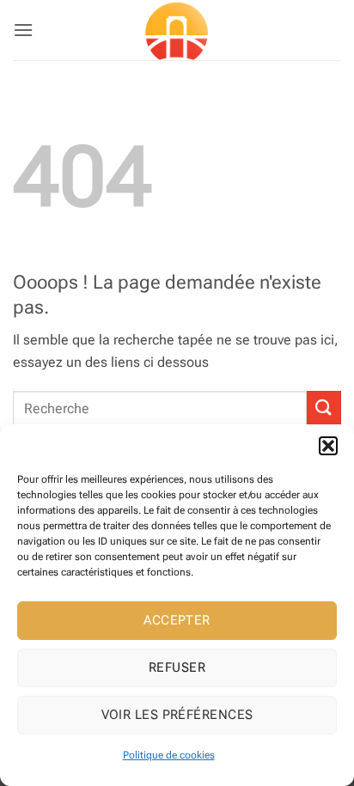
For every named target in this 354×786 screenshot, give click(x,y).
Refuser (177, 667)
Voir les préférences (177, 714)
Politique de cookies (169, 755)
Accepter (177, 620)
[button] (328, 445)
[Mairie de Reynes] (177, 30)
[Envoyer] (324, 407)
